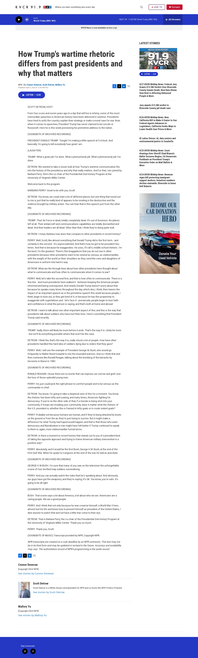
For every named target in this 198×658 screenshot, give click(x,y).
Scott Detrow (48, 84)
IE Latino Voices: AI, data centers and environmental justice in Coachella (157, 140)
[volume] (27, 20)
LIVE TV (158, 7)
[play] (19, 19)
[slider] (31, 19)
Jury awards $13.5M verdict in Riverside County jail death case (155, 107)
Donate (175, 7)
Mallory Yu (60, 84)
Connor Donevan (34, 84)
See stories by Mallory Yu (32, 615)
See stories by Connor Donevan (36, 573)
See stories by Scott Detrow (49, 592)
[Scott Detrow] (24, 590)
